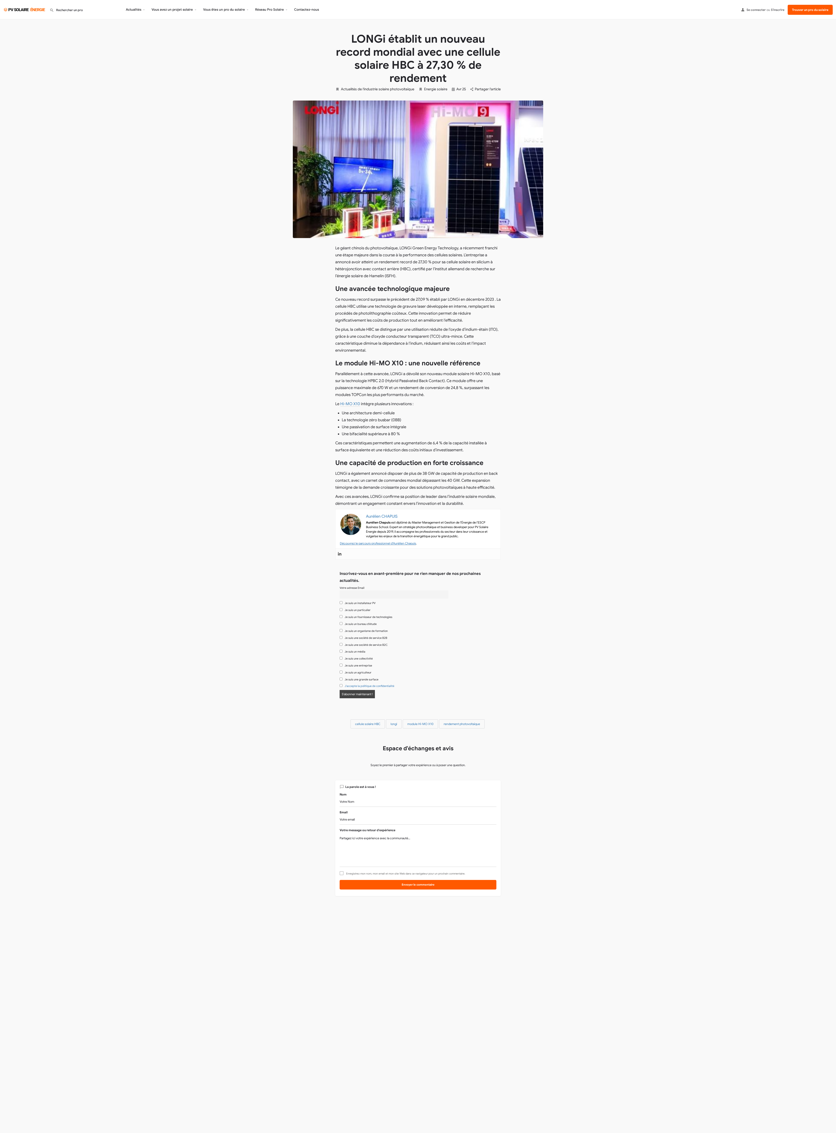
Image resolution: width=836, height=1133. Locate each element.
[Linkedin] (340, 554)
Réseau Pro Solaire (269, 10)
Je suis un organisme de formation (366, 631)
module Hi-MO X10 (420, 724)
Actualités (133, 10)
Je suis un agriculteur (357, 672)
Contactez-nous (306, 10)
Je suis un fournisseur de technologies (368, 617)
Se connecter (756, 10)
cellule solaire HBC (367, 724)
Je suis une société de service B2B (365, 638)
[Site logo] (24, 9)
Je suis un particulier (357, 610)
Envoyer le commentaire (418, 884)
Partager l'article (488, 89)
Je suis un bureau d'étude (360, 624)
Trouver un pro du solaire (810, 10)
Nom (343, 794)
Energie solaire (435, 89)
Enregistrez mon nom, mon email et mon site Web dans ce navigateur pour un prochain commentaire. (405, 873)
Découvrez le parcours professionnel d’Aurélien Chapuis (378, 543)
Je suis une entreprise (358, 665)
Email (344, 812)
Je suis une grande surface (361, 679)
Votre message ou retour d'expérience (367, 830)
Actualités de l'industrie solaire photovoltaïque (377, 89)
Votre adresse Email (352, 588)
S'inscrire (777, 10)
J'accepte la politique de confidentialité (369, 686)
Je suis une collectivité (358, 658)
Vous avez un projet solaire (172, 10)
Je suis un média (354, 651)
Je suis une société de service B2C (366, 645)
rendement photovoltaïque (462, 724)
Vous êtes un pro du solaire (224, 10)
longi (394, 724)
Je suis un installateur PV (360, 603)
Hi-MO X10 (350, 403)
